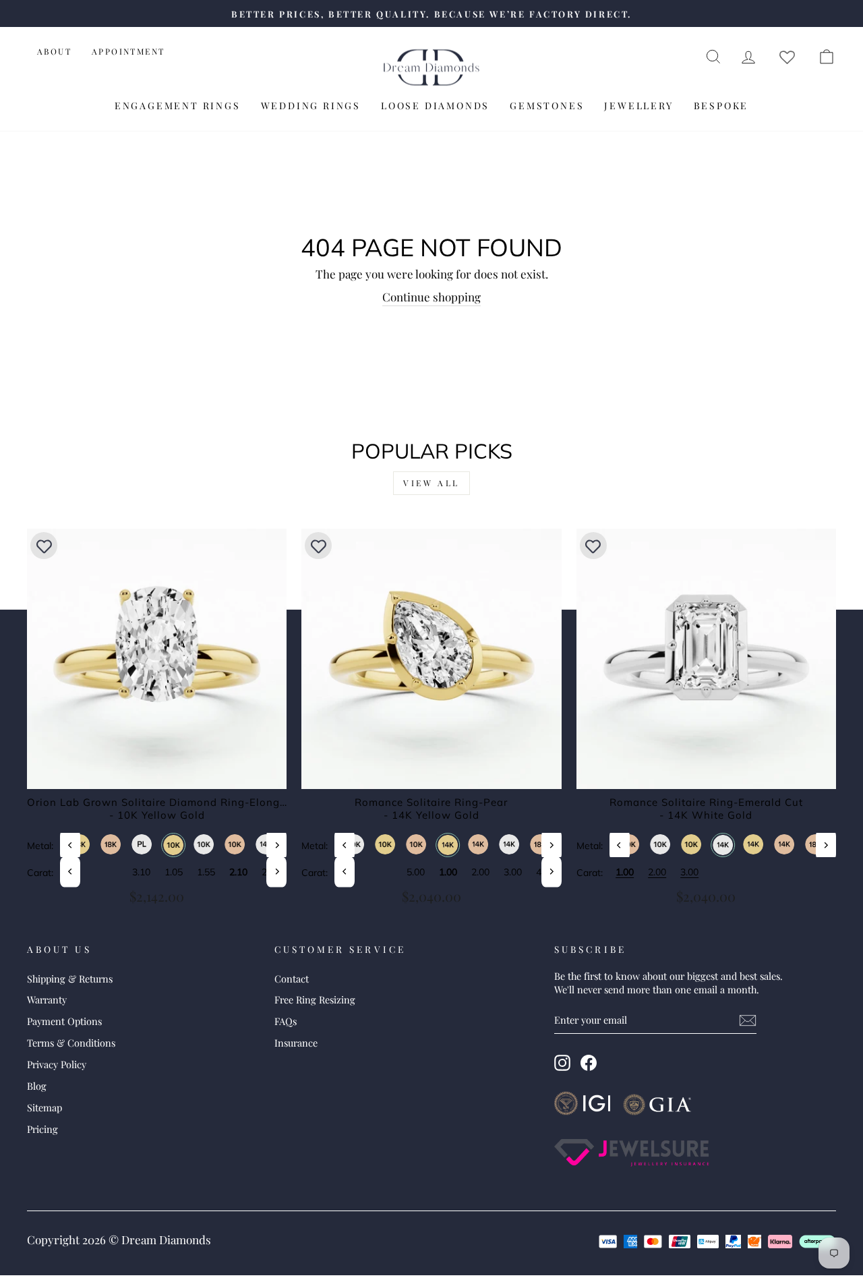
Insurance (296, 1042)
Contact (291, 978)
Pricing (42, 1129)
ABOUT (54, 51)
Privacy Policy (56, 1064)
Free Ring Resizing (314, 999)
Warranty (47, 999)
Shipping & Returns (70, 978)
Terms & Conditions (71, 1042)
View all (431, 482)
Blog (37, 1085)
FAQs (285, 1021)
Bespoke (721, 105)
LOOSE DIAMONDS (435, 105)
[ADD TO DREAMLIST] (43, 545)
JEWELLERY (638, 105)
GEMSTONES (547, 105)
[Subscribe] (747, 1020)
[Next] (276, 844)
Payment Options (64, 1021)
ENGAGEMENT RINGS (178, 105)
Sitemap (44, 1107)
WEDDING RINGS (311, 105)
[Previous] (70, 844)
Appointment (128, 51)
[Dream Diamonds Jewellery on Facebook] (589, 1062)
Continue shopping (431, 296)
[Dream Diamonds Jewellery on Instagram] (562, 1062)
